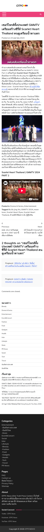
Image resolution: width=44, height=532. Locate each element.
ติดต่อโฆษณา (7, 481)
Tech (3, 357)
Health (4, 333)
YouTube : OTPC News (9, 521)
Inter (3, 337)
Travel (4, 361)
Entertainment (30, 206)
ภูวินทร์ (37, 102)
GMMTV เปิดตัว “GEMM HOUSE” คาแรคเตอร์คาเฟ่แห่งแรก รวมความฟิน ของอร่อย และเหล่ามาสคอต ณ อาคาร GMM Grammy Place (22, 386)
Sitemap (5, 486)
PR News (5, 349)
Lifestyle (4, 341)
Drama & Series (16, 206)
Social (4, 353)
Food (3, 326)
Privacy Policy (7, 483)
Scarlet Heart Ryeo (15, 212)
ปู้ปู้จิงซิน (29, 215)
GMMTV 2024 (27, 209)
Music (3, 345)
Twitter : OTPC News (8, 514)
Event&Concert (7, 318)
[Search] (40, 14)
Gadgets (4, 330)
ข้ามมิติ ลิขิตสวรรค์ (17, 215)
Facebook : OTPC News (9, 517)
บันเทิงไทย (5, 368)
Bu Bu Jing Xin (14, 209)
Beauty (4, 306)
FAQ (3, 475)
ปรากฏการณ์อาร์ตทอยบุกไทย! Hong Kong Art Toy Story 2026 (22, 404)
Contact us (6, 478)
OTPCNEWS (30, 529)
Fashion (4, 322)
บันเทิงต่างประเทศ (7, 364)
